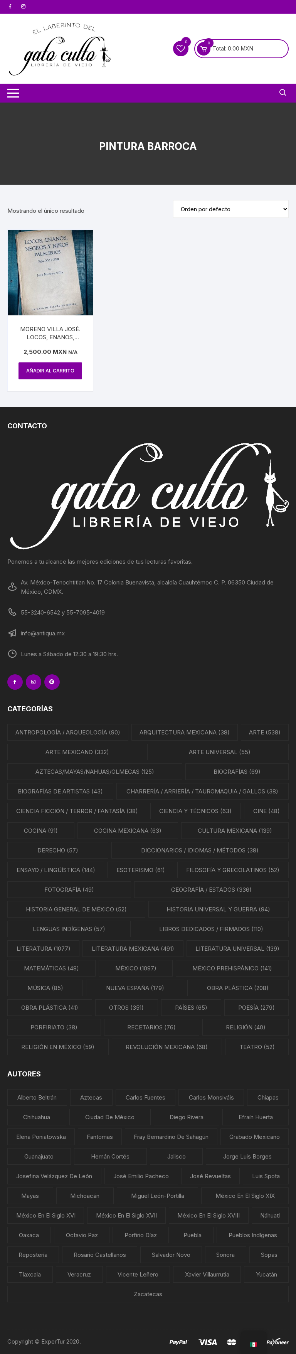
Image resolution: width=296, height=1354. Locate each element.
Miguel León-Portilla (157, 1195)
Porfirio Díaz (140, 1235)
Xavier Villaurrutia (207, 1274)
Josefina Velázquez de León (54, 1176)
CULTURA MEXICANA (235, 830)
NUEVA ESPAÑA (135, 988)
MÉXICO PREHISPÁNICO (232, 968)
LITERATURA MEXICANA (133, 948)
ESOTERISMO (140, 870)
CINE (266, 811)
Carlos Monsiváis (211, 1097)
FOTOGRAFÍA (69, 889)
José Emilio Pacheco (141, 1176)
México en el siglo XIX (245, 1195)
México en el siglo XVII (126, 1215)
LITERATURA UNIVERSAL (237, 948)
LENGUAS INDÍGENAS (69, 929)
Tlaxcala (30, 1274)
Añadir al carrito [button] (50, 371)
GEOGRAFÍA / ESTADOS (211, 889)
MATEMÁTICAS (51, 968)
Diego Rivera (187, 1117)
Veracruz (79, 1274)
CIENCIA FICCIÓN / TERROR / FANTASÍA (77, 811)
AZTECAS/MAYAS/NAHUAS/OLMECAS (94, 771)
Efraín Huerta (256, 1117)
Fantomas (100, 1136)
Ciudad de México (110, 1117)
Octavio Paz (82, 1235)
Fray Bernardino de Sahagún (171, 1136)
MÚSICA (45, 988)
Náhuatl (270, 1215)
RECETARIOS (151, 1027)
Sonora (225, 1254)
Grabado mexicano (254, 1136)
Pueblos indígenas (253, 1235)
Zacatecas (148, 1294)
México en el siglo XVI (46, 1215)
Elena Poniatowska (41, 1136)
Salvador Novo (171, 1254)
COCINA (41, 830)
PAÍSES (191, 1007)
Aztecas (91, 1097)
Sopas (269, 1254)
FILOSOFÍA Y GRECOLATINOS (232, 870)
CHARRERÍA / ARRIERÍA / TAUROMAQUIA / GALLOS (202, 791)
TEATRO (257, 1047)
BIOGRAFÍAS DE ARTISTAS (60, 791)
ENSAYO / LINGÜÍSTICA (56, 870)
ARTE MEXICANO (77, 752)
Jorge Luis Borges (247, 1156)
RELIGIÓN (246, 1027)
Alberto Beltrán (37, 1097)
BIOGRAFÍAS (237, 771)
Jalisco (176, 1156)
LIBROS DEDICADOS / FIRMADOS (211, 929)
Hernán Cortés (110, 1156)
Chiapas (268, 1097)
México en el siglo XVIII (208, 1215)
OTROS (126, 1007)
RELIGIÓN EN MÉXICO (57, 1047)
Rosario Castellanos (100, 1254)
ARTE (265, 732)
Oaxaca (29, 1235)
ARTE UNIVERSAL (220, 752)
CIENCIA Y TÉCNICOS (195, 811)
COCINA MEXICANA (127, 830)
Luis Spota (266, 1176)
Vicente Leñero (138, 1274)
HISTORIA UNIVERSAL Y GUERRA (218, 909)
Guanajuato (39, 1156)
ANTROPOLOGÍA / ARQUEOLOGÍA (67, 732)
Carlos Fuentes (145, 1097)
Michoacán (84, 1195)
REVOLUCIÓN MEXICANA (167, 1047)
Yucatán (266, 1274)
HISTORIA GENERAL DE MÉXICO (76, 909)
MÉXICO (135, 968)
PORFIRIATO (53, 1027)
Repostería (32, 1254)
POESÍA (256, 1007)
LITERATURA (44, 948)
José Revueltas (210, 1176)
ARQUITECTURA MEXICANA (185, 732)
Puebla (192, 1235)
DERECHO (57, 850)
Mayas (30, 1195)
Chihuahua (36, 1117)
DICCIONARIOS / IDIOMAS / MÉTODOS (200, 850)
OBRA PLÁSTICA (238, 988)
